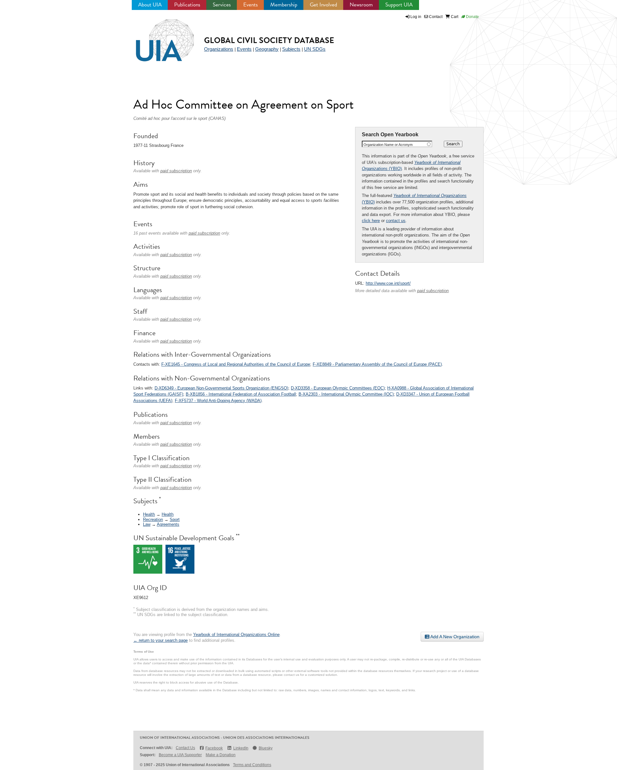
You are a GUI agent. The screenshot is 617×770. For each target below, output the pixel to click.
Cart (454, 16)
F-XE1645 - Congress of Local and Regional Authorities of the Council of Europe (235, 364)
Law (146, 524)
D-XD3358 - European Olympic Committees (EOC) (338, 388)
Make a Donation (221, 755)
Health (149, 514)
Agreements (168, 524)
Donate (472, 16)
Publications (187, 5)
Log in (415, 16)
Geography (267, 49)
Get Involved (323, 5)
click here (371, 220)
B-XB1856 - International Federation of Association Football (241, 394)
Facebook (214, 748)
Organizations (218, 49)
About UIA (150, 5)
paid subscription (433, 290)
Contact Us (185, 748)
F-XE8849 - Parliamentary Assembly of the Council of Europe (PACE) (377, 364)
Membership (283, 5)
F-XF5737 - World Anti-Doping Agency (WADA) (218, 400)
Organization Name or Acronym (388, 145)
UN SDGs (315, 49)
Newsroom (361, 5)
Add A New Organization (454, 636)
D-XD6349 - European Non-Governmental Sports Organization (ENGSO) (221, 388)
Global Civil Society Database (269, 40)
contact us (396, 220)
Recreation (153, 519)
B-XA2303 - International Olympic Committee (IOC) (346, 394)
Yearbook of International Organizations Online (236, 634)
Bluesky (266, 748)
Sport (175, 519)
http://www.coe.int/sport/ (388, 283)
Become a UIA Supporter (180, 755)
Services (222, 5)
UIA (157, 36)
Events (250, 5)
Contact (435, 16)
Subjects (291, 49)
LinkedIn (240, 748)
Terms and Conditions (252, 765)
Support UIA (399, 5)
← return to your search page (160, 640)
